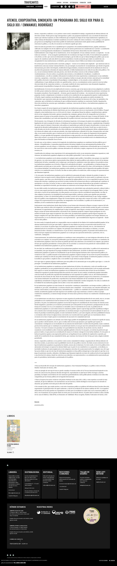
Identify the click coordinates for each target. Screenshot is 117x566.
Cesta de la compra (88, 6)
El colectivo (55, 6)
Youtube (73, 6)
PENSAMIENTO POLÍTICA (39, 405)
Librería (13, 472)
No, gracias (112, 560)
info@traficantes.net (15, 540)
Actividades (38, 6)
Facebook (62, 6)
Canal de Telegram (13, 495)
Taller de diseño (84, 473)
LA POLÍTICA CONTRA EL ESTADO (13, 445)
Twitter (65, 6)
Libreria (59, 3)
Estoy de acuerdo (103, 560)
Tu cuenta (82, 6)
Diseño (89, 3)
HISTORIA (37, 402)
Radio (46, 6)
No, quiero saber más (20, 562)
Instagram (69, 6)
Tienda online (30, 6)
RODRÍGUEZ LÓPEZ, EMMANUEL (11, 448)
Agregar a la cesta (13, 452)
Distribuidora (74, 3)
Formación (83, 3)
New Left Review (100, 473)
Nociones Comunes (64, 473)
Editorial (65, 3)
